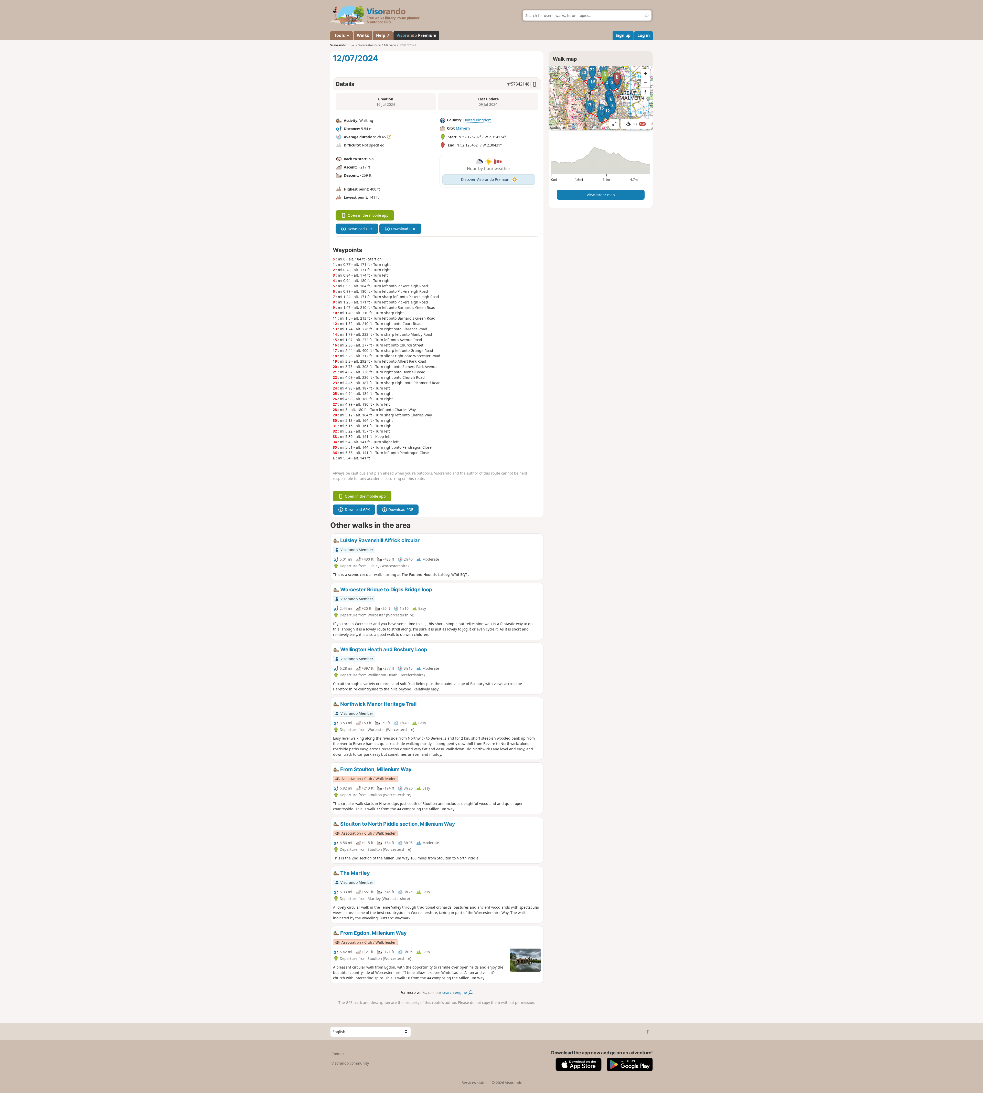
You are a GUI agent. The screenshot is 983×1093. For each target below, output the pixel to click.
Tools (339, 35)
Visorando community (350, 1063)
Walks (363, 35)
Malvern (463, 128)
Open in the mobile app (368, 215)
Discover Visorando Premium (485, 179)
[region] (601, 98)
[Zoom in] (645, 73)
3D (639, 123)
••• (352, 45)
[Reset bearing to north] (645, 92)
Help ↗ (383, 35)
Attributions (558, 127)
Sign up (623, 35)
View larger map (601, 194)
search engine (455, 992)
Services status (474, 1082)
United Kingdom (477, 120)
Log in (643, 35)
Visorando (338, 45)
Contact (338, 1053)
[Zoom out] (645, 82)
